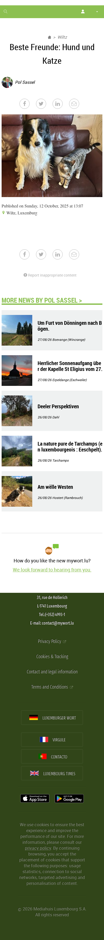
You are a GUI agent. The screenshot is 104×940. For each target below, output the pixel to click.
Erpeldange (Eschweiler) (69, 380)
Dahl (55, 417)
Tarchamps (60, 460)
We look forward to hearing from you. (52, 569)
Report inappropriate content (52, 275)
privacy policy (38, 848)
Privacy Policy (50, 641)
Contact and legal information (52, 672)
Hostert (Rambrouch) (67, 497)
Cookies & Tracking (52, 656)
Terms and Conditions (50, 687)
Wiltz (62, 37)
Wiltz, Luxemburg (21, 212)
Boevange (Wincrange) (68, 339)
